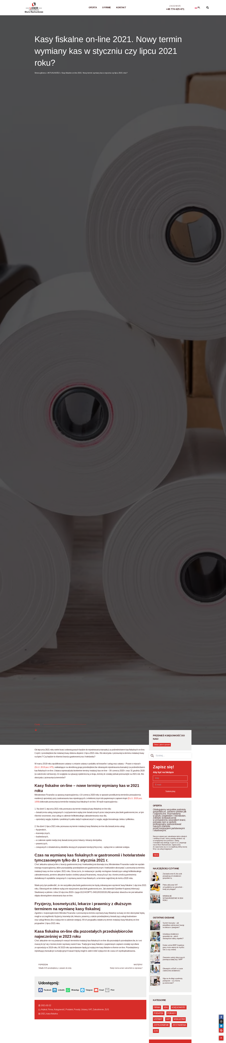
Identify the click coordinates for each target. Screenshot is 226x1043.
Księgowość (59, 1009)
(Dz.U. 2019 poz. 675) (44, 767)
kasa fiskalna (52, 1014)
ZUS (107, 1009)
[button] (207, 7)
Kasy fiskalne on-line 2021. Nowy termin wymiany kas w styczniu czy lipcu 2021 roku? (108, 51)
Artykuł (44, 1009)
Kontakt (121, 7)
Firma (50, 1009)
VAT (90, 1009)
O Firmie (106, 7)
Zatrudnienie (98, 1009)
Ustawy (84, 1009)
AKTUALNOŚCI (53, 73)
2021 (43, 1014)
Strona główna (40, 73)
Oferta (93, 7)
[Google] (221, 1030)
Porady (77, 1009)
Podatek (69, 1009)
